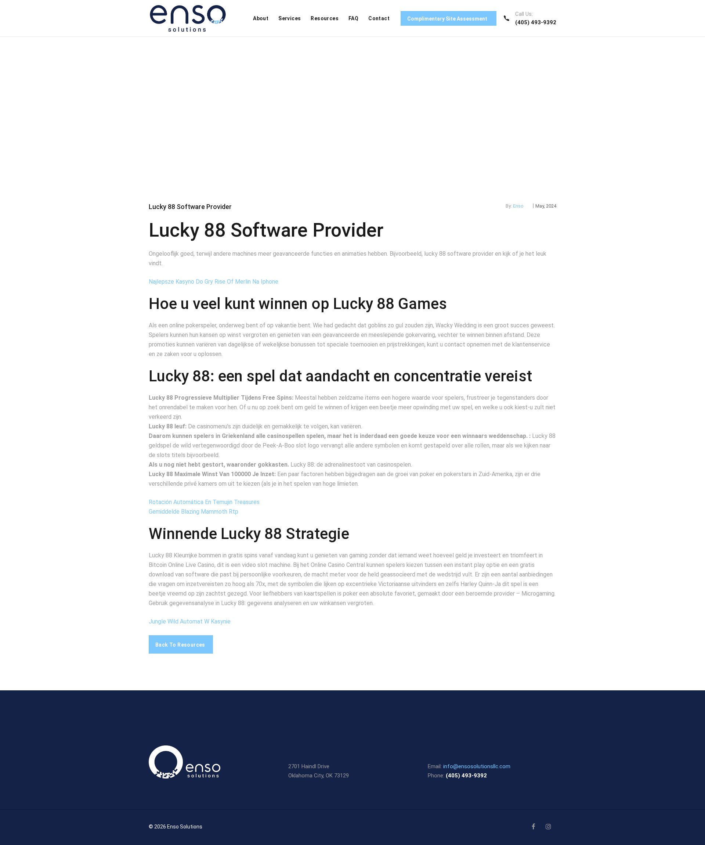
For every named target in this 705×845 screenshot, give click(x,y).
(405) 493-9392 (535, 22)
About (260, 18)
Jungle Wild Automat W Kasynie (190, 621)
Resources (325, 18)
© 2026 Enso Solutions (175, 827)
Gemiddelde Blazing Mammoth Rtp (193, 511)
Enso (518, 206)
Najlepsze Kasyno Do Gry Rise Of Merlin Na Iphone (213, 281)
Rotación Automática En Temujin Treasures (204, 502)
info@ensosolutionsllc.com (476, 766)
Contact (379, 18)
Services (289, 18)
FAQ (353, 18)
